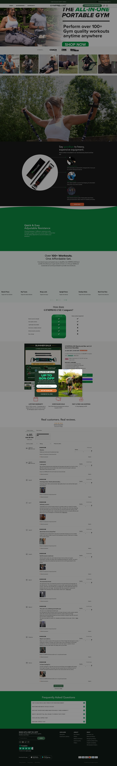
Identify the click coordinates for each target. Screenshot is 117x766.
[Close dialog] (36, 370)
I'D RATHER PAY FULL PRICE (47, 394)
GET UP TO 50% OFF (46, 390)
